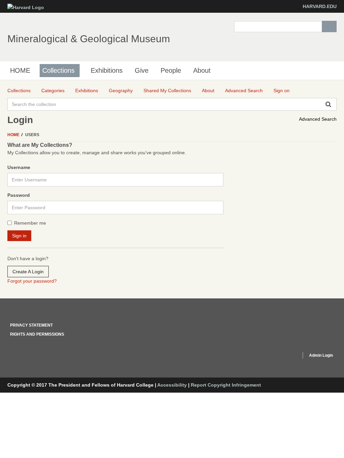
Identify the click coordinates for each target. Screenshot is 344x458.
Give (141, 70)
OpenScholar (283, 356)
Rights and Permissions (37, 334)
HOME (20, 70)
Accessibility (172, 385)
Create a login (28, 271)
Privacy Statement (31, 325)
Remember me (30, 223)
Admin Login (321, 355)
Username (18, 167)
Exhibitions (107, 70)
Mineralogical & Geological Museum (88, 38)
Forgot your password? (32, 281)
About (202, 70)
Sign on (281, 90)
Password (18, 195)
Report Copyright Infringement (226, 385)
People (171, 70)
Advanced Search (318, 119)
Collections (58, 70)
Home (13, 134)
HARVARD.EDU (320, 6)
